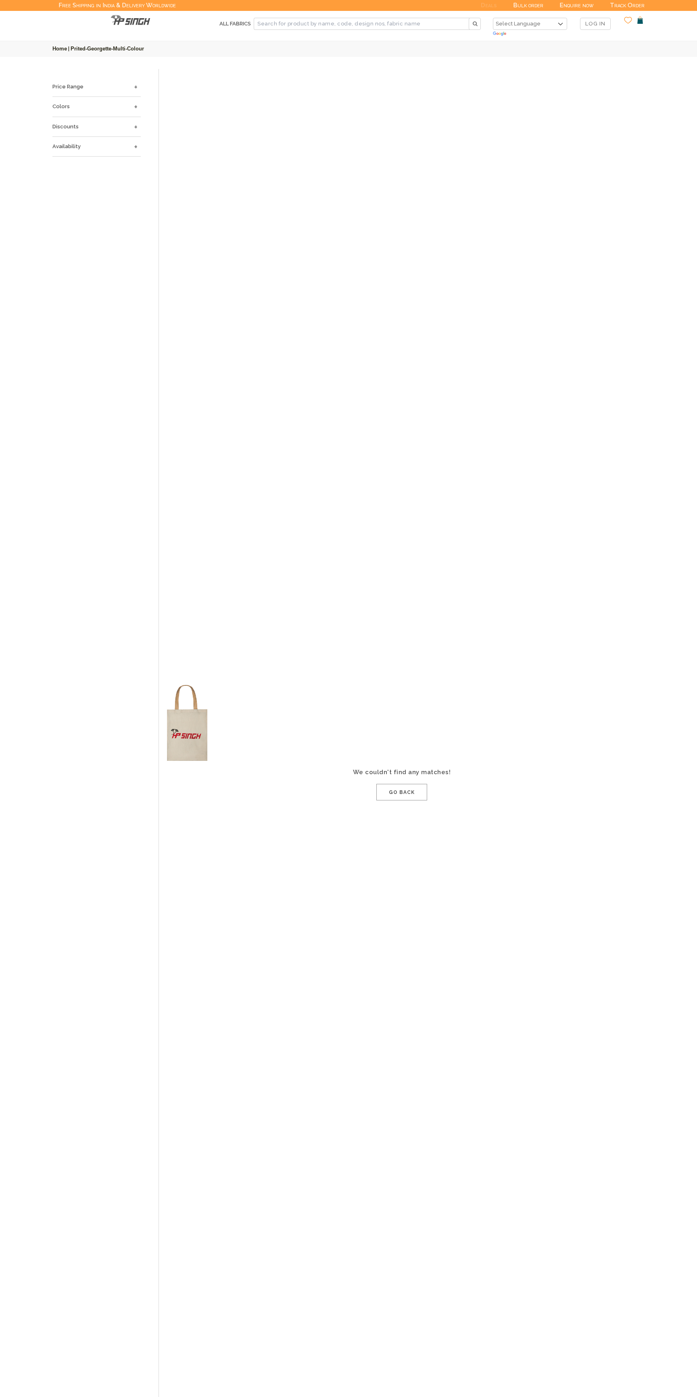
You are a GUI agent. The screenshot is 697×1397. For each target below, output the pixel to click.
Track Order (627, 5)
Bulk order (528, 5)
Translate (530, 34)
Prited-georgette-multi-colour (107, 49)
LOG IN (595, 24)
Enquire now (576, 5)
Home (59, 49)
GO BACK (402, 792)
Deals (489, 5)
